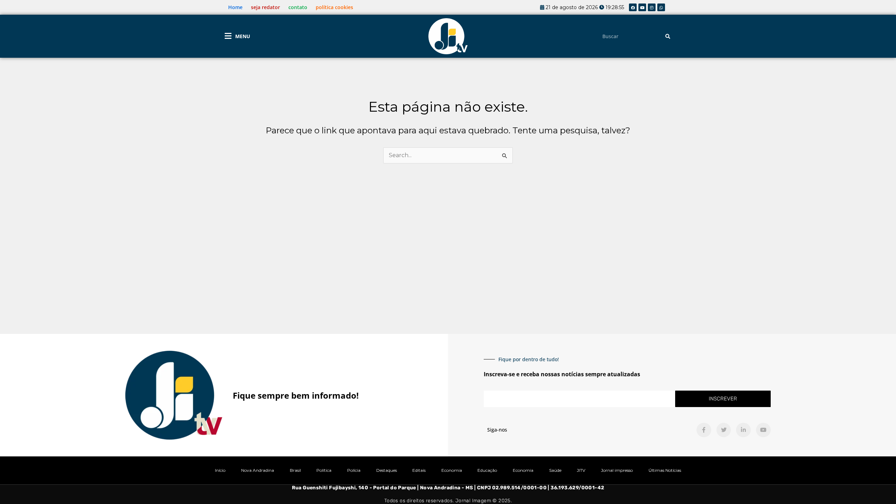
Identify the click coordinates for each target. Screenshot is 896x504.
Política (323, 470)
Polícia (353, 470)
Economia (451, 470)
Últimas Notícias (665, 470)
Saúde (555, 470)
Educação (487, 470)
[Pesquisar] (668, 36)
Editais (419, 470)
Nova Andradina (257, 470)
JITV (581, 470)
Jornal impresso (617, 470)
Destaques (386, 470)
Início (220, 470)
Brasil (295, 470)
